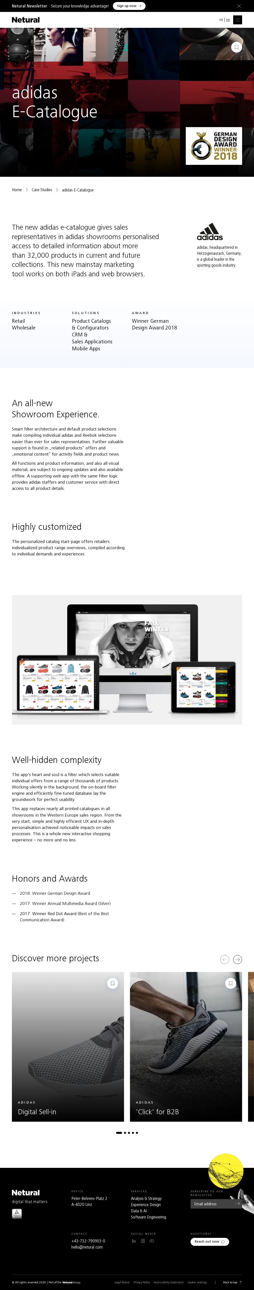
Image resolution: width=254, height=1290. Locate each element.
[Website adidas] (210, 231)
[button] (119, 1133)
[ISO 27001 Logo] (17, 1214)
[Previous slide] (224, 959)
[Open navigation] (237, 19)
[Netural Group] (71, 1282)
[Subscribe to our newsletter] (237, 1203)
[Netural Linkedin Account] (134, 1241)
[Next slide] (237, 959)
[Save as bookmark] (236, 47)
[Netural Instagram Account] (143, 1241)
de (221, 19)
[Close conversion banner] (238, 6)
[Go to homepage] (26, 20)
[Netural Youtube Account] (152, 1241)
